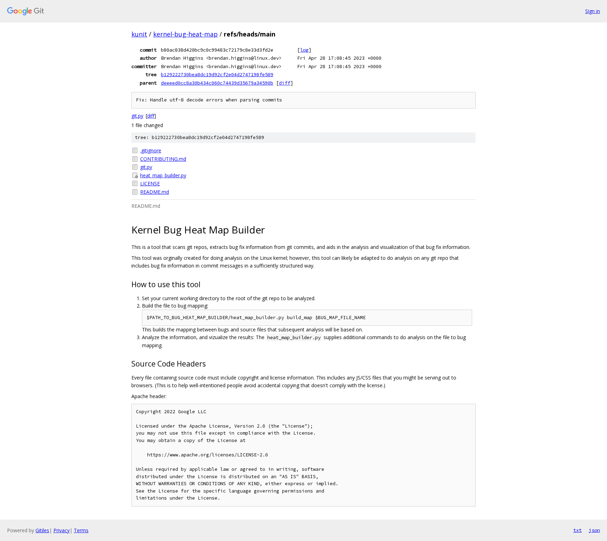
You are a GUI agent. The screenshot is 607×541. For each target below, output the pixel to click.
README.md (154, 192)
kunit (139, 34)
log (304, 50)
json (594, 530)
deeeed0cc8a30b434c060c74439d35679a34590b (217, 83)
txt (577, 530)
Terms (81, 530)
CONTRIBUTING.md (163, 159)
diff (284, 83)
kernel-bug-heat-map (185, 34)
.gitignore (150, 150)
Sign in (592, 11)
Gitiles (42, 530)
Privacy (61, 530)
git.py (137, 115)
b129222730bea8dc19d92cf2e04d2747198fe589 (217, 74)
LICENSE (150, 183)
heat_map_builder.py (163, 175)
